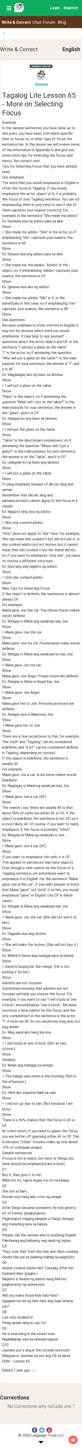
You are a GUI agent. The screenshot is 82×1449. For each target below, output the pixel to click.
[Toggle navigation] (9, 8)
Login (55, 8)
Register (71, 8)
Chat (36, 22)
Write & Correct (16, 22)
